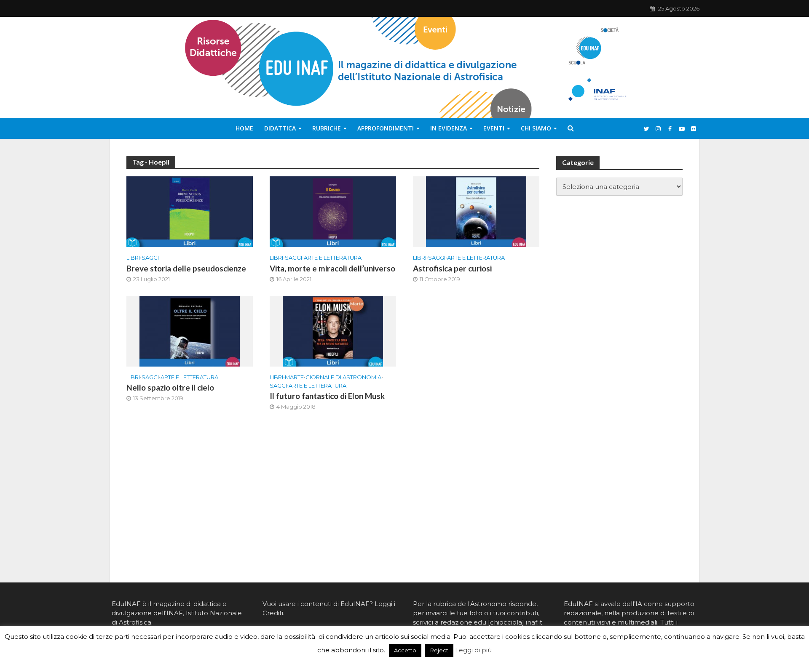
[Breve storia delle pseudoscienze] (189, 211)
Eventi (493, 128)
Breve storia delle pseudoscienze (186, 268)
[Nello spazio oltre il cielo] (189, 331)
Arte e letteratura (333, 257)
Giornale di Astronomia (343, 377)
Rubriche (326, 128)
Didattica (280, 128)
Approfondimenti (385, 128)
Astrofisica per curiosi (452, 268)
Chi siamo (536, 128)
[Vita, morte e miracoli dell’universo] (333, 211)
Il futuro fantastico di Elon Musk (327, 396)
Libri (133, 257)
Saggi (150, 257)
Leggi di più (473, 650)
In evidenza (448, 128)
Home (244, 128)
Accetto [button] (405, 650)
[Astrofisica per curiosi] (476, 211)
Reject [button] (439, 650)
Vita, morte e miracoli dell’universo (332, 268)
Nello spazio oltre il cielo (170, 387)
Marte (294, 377)
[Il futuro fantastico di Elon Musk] (333, 331)
